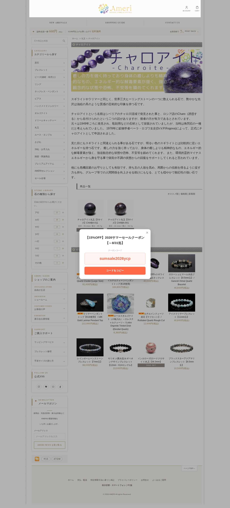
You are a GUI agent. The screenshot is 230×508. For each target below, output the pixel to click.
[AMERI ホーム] (115, 8)
